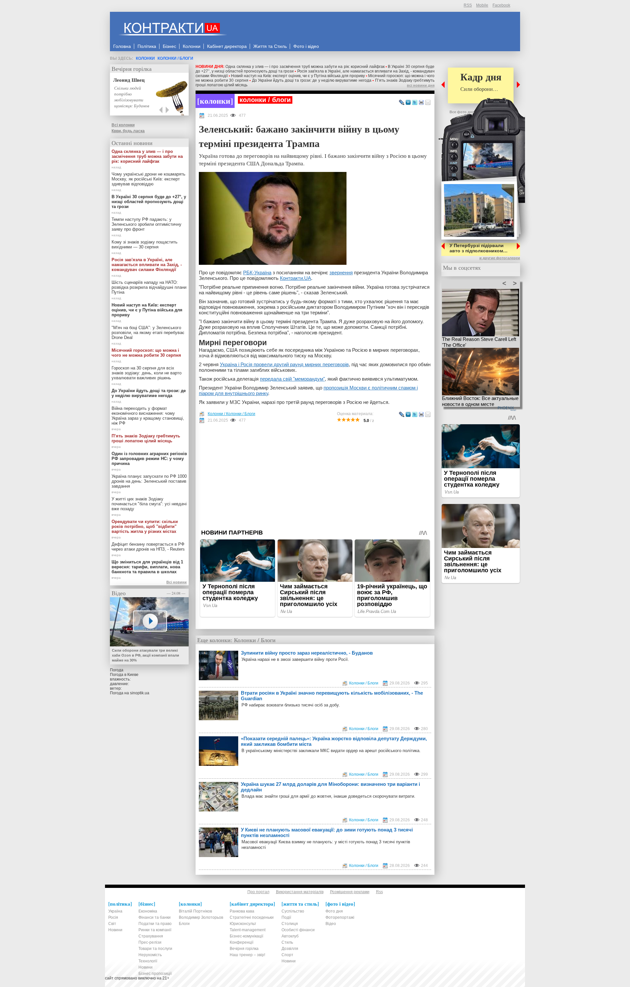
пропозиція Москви (346, 387)
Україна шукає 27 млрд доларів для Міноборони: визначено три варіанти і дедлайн (330, 786)
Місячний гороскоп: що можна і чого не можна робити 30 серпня (146, 353)
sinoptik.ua (139, 693)
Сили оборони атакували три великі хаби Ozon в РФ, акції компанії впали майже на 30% (145, 655)
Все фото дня (462, 112)
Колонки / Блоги (175, 58)
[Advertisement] (315, 476)
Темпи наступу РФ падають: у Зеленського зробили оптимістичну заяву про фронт (146, 224)
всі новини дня (420, 85)
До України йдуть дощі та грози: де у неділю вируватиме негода (311, 80)
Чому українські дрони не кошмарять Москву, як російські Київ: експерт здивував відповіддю (148, 179)
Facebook (501, 5)
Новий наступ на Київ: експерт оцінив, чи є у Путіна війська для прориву (298, 76)
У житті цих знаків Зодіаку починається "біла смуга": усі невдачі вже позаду (149, 503)
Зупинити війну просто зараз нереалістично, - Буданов (307, 653)
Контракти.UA (295, 278)
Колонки (145, 58)
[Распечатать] (421, 103)
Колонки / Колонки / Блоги (231, 413)
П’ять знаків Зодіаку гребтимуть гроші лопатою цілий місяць (146, 438)
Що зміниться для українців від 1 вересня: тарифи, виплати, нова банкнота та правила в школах (147, 566)
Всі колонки (123, 125)
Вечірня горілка (132, 69)
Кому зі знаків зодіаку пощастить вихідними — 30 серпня (145, 244)
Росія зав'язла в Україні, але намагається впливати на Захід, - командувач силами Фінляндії (147, 264)
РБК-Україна (257, 272)
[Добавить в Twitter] (414, 103)
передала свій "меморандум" (292, 379)
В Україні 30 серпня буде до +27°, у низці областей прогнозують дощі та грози (149, 201)
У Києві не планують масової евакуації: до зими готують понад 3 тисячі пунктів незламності (327, 832)
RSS (468, 5)
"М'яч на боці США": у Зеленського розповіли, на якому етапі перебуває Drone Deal (148, 332)
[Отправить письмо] (427, 103)
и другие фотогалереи (499, 258)
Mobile (482, 5)
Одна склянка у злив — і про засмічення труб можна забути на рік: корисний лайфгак (305, 66)
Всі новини (176, 582)
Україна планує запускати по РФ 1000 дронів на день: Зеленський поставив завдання (149, 481)
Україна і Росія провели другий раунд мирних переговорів (284, 364)
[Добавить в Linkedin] (408, 103)
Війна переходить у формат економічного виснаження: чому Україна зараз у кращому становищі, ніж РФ (148, 416)
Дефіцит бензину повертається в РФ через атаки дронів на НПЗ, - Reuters (148, 547)
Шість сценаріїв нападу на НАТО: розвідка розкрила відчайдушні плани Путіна (149, 287)
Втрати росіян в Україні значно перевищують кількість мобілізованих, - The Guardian (332, 695)
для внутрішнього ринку (241, 393)
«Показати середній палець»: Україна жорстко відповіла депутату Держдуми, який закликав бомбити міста (334, 741)
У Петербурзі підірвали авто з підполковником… (479, 248)
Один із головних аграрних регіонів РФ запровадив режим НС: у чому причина (149, 458)
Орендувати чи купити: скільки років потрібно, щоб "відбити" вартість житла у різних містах (145, 526)
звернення (341, 272)
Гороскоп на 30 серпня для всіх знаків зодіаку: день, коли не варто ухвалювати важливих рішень (146, 373)
